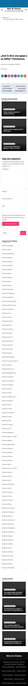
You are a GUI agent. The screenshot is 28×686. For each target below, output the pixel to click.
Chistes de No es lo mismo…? (10, 468)
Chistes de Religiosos (8, 524)
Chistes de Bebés (6, 285)
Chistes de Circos (6, 313)
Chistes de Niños (6, 464)
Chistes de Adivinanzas (8, 253)
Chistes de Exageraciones (9, 373)
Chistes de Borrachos (7, 289)
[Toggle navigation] (2, 10)
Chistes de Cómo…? (7, 325)
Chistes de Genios (7, 389)
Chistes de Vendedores (8, 567)
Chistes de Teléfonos (7, 552)
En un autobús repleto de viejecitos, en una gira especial (13, 626)
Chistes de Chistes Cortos (9, 305)
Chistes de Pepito (7, 488)
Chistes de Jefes (6, 420)
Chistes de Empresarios (8, 357)
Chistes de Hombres (7, 400)
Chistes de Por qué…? (8, 500)
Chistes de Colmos (7, 317)
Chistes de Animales (7, 265)
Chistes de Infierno (7, 408)
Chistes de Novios (7, 472)
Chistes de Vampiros (7, 560)
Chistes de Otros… (7, 480)
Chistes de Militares (7, 448)
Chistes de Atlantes (7, 269)
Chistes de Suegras (7, 536)
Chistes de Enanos (7, 365)
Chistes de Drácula (7, 353)
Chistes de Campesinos (8, 293)
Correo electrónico (7, 198)
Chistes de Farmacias (8, 377)
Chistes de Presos (7, 504)
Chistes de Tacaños (7, 544)
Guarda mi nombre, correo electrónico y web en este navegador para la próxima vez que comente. (13, 217)
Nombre (4, 191)
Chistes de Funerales (7, 385)
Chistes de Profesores (8, 512)
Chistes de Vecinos (7, 564)
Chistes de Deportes (7, 345)
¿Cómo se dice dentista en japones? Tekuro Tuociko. (12, 147)
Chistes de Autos (6, 273)
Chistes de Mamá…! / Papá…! (9, 436)
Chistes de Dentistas (7, 341)
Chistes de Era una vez (8, 369)
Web (3, 206)
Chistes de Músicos (7, 456)
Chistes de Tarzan (6, 548)
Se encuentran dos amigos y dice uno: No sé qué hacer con (13, 609)
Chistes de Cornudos (7, 329)
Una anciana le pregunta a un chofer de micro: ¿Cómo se (13, 642)
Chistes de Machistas (8, 432)
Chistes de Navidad (7, 460)
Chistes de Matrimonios (8, 444)
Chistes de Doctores (7, 349)
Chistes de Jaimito (7, 416)
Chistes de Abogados (8, 245)
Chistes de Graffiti (7, 393)
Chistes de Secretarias (8, 532)
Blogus (13, 664)
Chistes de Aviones (7, 277)
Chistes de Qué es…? (7, 516)
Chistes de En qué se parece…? (10, 361)
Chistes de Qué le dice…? (8, 520)
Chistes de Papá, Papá (8, 484)
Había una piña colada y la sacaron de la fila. (12, 113)
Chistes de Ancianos (7, 261)
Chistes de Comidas (7, 321)
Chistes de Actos (6, 249)
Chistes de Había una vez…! (9, 396)
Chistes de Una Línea (9, 109)
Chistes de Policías (7, 492)
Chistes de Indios (6, 404)
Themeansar (20, 664)
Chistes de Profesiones (8, 508)
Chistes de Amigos (7, 257)
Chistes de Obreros (7, 476)
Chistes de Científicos (8, 309)
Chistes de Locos (6, 428)
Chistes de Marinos (7, 440)
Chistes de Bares (6, 281)
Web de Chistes (14, 9)
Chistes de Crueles (7, 333)
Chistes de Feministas (8, 381)
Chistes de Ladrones (7, 424)
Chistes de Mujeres (7, 452)
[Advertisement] (14, 37)
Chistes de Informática (8, 412)
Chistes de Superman (7, 540)
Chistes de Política (7, 496)
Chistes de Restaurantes (8, 528)
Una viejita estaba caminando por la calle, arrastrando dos (13, 593)
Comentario (5, 169)
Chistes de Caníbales (7, 297)
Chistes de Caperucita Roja (9, 301)
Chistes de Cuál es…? (7, 337)
